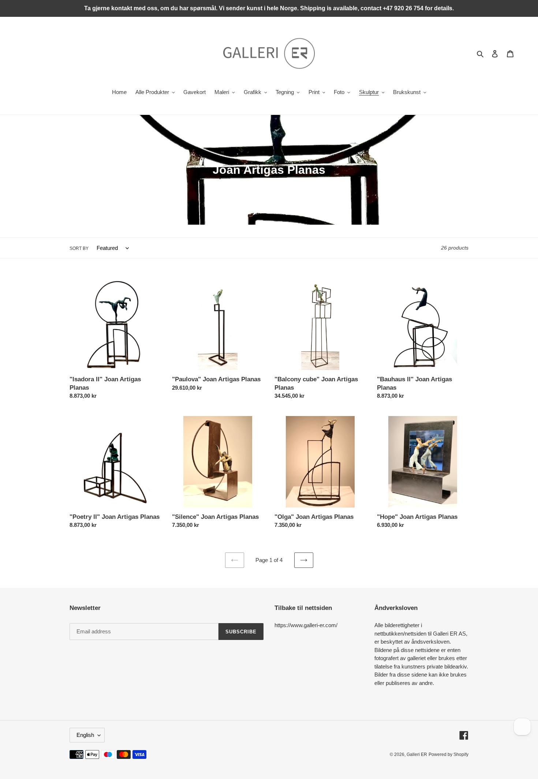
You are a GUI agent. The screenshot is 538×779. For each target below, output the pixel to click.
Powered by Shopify (448, 754)
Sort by (79, 248)
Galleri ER (417, 754)
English (85, 735)
